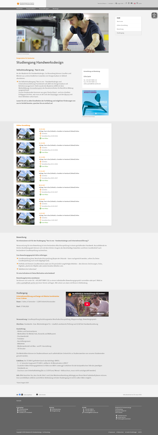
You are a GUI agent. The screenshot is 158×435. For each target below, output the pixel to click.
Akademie (19, 8)
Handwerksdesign (23, 409)
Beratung (55, 8)
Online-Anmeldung (122, 25)
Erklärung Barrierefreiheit (124, 419)
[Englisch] (135, 3)
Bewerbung (120, 29)
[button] (17, 395)
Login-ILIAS (120, 3)
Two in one (120, 21)
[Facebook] (126, 3)
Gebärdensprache (122, 415)
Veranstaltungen (44, 8)
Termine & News (102, 3)
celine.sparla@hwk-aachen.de (92, 84)
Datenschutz (120, 432)
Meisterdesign (22, 411)
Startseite (18, 400)
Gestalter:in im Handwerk (25, 412)
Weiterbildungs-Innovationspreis (30, 88)
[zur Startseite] (25, 3)
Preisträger (54, 94)
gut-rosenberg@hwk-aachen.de (90, 412)
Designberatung (56, 411)
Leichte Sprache (122, 417)
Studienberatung (56, 409)
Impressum (112, 432)
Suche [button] (140, 3)
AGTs (140, 432)
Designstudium (30, 8)
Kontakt (111, 3)
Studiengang (120, 33)
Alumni (67, 94)
